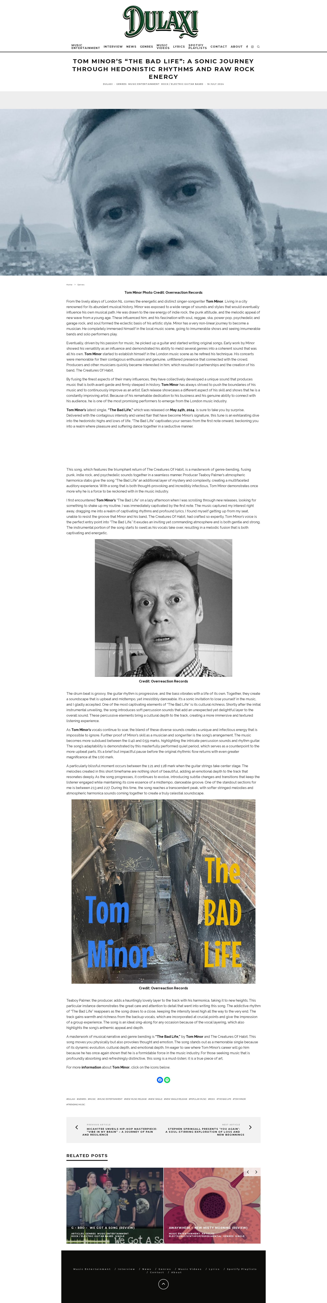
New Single (156, 1099)
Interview (113, 46)
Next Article (231, 1125)
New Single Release (176, 1099)
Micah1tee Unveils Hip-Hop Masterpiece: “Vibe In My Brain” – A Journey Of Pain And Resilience (119, 1132)
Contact (219, 46)
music (92, 1099)
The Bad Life (224, 1099)
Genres (146, 46)
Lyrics (179, 46)
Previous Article (99, 1125)
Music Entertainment (86, 47)
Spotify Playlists (198, 47)
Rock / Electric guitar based (182, 84)
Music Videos (163, 47)
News (131, 46)
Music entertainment (110, 1099)
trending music (76, 1104)
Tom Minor (170, 385)
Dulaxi (108, 84)
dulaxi (71, 1099)
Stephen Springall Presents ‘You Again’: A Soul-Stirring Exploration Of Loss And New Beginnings (205, 1132)
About (237, 46)
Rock (212, 1099)
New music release (136, 1099)
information (91, 1067)
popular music (198, 1099)
